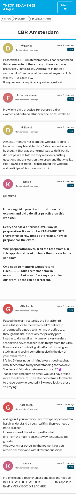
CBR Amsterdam (42, 18)
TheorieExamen (17, 5)
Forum (7, 18)
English (21, 18)
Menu (67, 7)
